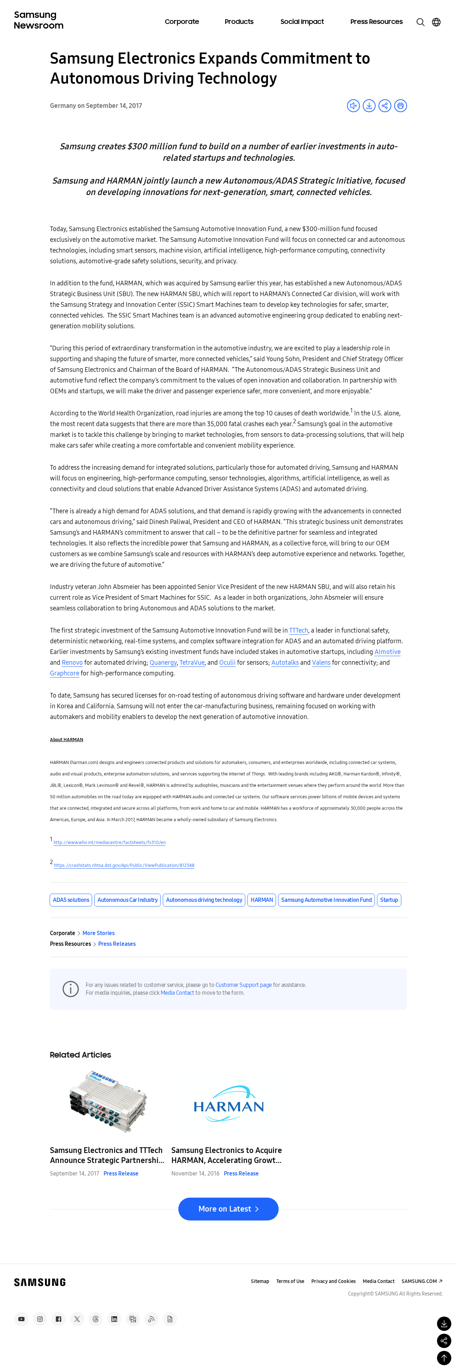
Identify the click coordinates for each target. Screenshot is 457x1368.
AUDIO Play (353, 105)
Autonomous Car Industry (127, 900)
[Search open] (420, 22)
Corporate (182, 22)
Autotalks (285, 662)
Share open (384, 105)
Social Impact (302, 22)
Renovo (72, 662)
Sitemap (260, 1281)
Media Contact (177, 992)
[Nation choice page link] (436, 22)
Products (239, 22)
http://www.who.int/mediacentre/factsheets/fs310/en (110, 842)
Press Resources (377, 22)
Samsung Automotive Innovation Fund (326, 900)
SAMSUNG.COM (419, 1281)
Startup (389, 900)
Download (369, 105)
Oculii (227, 662)
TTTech (298, 630)
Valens (321, 662)
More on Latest (225, 1209)
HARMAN (262, 900)
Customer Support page (244, 985)
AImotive (388, 652)
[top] (444, 1358)
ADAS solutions (71, 900)
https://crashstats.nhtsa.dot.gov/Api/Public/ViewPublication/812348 (124, 865)
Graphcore (64, 673)
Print (400, 105)
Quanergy (163, 662)
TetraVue (192, 662)
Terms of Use (290, 1281)
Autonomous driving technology (204, 900)
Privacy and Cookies (333, 1281)
